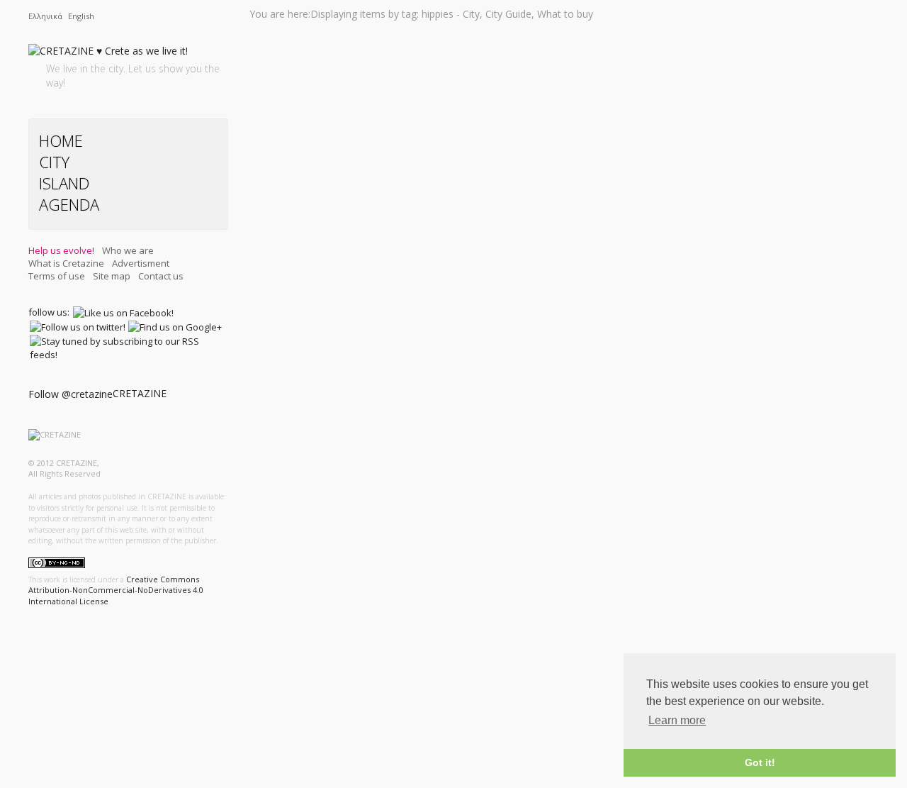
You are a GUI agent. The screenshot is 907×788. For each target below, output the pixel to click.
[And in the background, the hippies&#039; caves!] (348, 151)
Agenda (69, 204)
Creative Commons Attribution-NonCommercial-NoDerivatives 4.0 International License (115, 590)
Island (64, 183)
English (81, 16)
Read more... (402, 108)
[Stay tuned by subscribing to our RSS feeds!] (127, 347)
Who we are (128, 250)
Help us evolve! (61, 250)
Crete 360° (337, 516)
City (54, 161)
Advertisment (140, 263)
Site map (111, 276)
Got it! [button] (760, 762)
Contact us (161, 276)
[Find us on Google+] (175, 327)
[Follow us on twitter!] (77, 327)
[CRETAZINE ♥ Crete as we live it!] (108, 53)
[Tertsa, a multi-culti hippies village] (349, 259)
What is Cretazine (66, 263)
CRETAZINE (140, 393)
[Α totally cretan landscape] (349, 44)
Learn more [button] (677, 720)
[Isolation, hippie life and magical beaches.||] (348, 468)
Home (61, 140)
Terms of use (56, 276)
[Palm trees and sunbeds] (349, 646)
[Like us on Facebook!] (123, 312)
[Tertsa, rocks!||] (348, 360)
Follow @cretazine (70, 394)
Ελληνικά (46, 16)
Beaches (333, 86)
